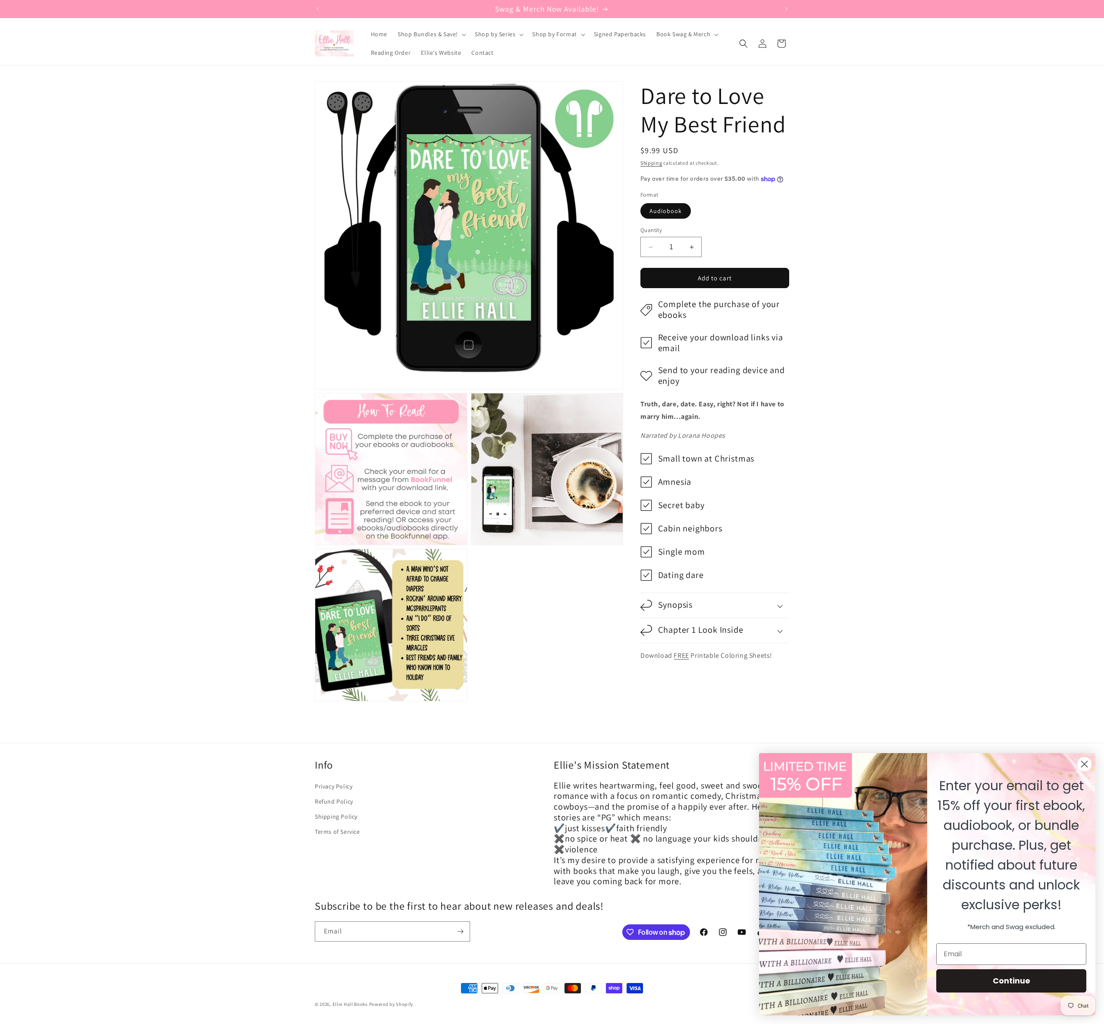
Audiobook (665, 211)
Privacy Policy (333, 786)
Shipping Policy (336, 816)
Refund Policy (334, 801)
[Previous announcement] (317, 9)
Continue (1011, 980)
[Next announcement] (786, 9)
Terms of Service (337, 832)
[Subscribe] (460, 931)
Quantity (651, 230)
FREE (681, 655)
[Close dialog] (1084, 764)
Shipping (651, 163)
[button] (431, 34)
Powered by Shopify (391, 1004)
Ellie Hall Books (350, 1004)
